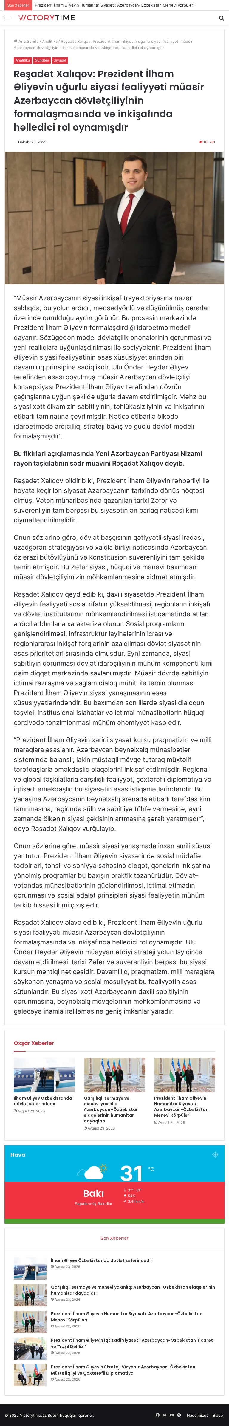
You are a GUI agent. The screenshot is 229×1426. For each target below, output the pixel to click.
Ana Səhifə (28, 41)
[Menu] (7, 20)
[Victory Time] (46, 17)
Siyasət (60, 60)
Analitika (50, 41)
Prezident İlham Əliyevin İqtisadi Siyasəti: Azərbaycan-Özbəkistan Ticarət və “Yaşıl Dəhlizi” (118, 5)
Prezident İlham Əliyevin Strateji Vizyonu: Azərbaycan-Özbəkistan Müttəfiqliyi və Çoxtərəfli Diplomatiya (123, 1370)
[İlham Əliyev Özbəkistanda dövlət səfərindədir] (44, 1075)
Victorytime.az (33, 1415)
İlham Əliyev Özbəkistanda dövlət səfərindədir (43, 1101)
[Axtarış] (222, 20)
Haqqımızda (197, 1415)
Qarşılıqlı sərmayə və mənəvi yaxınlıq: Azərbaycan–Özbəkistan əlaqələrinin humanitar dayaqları (111, 1109)
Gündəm (42, 60)
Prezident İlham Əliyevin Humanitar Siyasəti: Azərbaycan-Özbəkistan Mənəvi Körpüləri (181, 1106)
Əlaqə (218, 1415)
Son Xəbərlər (114, 1238)
